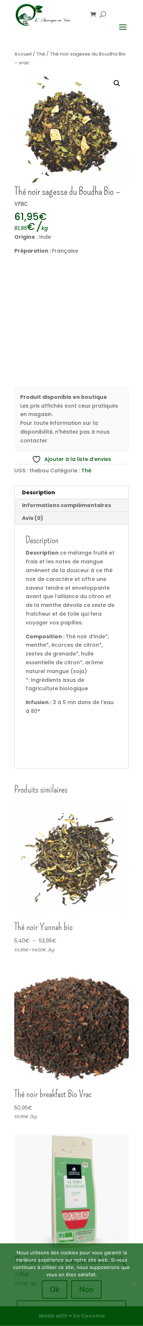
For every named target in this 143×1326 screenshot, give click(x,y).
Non (86, 1289)
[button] (117, 83)
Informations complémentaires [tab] (66, 505)
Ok (54, 1289)
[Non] (134, 1284)
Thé (40, 53)
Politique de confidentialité (71, 1309)
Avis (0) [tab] (32, 518)
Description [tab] (38, 492)
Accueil (23, 53)
